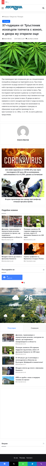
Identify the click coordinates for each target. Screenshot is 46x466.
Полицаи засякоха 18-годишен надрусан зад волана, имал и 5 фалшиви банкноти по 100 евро (34, 233)
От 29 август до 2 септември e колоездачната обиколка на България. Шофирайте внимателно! (29, 360)
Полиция (20, 17)
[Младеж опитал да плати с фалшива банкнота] (12, 249)
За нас (16, 458)
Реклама (22, 458)
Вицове (5, 443)
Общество (13, 17)
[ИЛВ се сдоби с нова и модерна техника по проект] (8, 380)
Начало (6, 17)
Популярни (12, 328)
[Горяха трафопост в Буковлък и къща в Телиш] (34, 249)
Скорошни (34, 328)
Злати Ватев (7, 38)
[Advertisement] (23, 413)
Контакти (29, 458)
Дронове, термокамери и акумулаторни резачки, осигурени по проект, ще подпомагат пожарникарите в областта (12, 233)
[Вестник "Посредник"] (13, 8)
